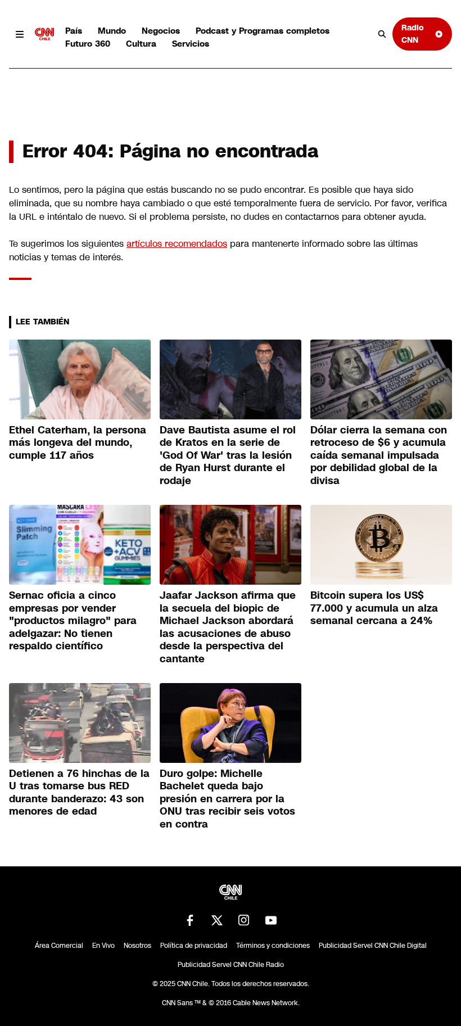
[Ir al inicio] (44, 34)
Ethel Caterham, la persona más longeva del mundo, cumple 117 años (77, 443)
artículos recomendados (176, 243)
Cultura (141, 43)
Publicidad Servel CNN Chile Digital (373, 945)
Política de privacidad (193, 945)
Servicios (190, 43)
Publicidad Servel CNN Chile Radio (231, 964)
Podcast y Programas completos (262, 31)
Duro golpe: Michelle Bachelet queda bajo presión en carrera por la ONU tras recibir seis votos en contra (227, 798)
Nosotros (137, 945)
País (73, 31)
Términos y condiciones (273, 945)
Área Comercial (59, 945)
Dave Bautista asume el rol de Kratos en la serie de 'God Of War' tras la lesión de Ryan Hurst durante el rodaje (228, 455)
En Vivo (103, 945)
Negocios (161, 31)
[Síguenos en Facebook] (190, 920)
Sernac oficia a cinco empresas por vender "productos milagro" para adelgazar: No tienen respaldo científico (73, 620)
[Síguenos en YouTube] (271, 920)
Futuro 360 (87, 43)
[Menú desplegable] (19, 34)
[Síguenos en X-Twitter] (217, 920)
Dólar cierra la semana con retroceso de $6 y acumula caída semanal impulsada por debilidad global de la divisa (378, 455)
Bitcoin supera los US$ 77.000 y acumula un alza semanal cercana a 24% (374, 608)
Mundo (112, 31)
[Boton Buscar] (382, 34)
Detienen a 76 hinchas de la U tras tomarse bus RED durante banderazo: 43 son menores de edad (79, 792)
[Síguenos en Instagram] (244, 920)
